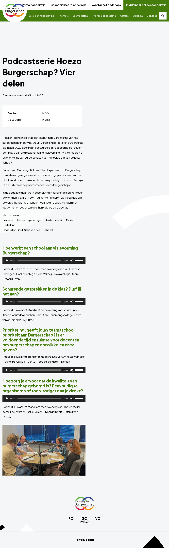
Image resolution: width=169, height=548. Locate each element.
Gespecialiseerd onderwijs (68, 5)
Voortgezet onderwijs (106, 5)
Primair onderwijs (33, 5)
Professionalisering (104, 15)
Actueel (124, 15)
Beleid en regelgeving (41, 15)
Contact (152, 15)
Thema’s (63, 15)
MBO (84, 521)
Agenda (138, 15)
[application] (43, 260)
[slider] (79, 260)
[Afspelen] (6, 260)
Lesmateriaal (80, 15)
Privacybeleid (84, 539)
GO (84, 518)
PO (71, 518)
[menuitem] (33, 5)
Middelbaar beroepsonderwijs (146, 5)
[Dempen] (72, 260)
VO (98, 518)
